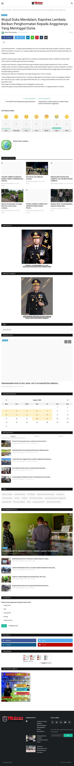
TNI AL (28, 502)
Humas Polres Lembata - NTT (19, 443)
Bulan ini (37, 436)
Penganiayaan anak (38, 502)
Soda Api (17, 498)
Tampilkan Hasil (13, 625)
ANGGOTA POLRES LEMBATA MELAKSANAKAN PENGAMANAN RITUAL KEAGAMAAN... (42, 726)
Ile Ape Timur (60, 494)
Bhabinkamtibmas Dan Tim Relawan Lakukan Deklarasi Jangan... (31, 559)
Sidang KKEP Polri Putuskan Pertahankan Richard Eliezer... (42, 739)
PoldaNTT (24, 498)
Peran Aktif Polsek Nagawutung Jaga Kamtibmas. (21, 101)
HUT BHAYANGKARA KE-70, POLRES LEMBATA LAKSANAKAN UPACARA (30, 383)
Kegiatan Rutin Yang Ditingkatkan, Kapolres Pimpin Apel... (62, 205)
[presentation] (66, 341)
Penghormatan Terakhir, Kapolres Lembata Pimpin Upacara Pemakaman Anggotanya (53, 102)
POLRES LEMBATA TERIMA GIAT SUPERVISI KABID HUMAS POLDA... (36, 206)
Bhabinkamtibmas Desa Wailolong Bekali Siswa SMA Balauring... (30, 450)
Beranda (3, 9)
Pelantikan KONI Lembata (53, 502)
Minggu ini (13, 436)
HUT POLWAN (31, 494)
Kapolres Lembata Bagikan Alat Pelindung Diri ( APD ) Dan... (29, 576)
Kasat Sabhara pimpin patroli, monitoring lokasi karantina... (29, 468)
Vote (4, 626)
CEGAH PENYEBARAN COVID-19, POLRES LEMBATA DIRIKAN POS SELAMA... (34, 567)
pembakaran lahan (20, 494)
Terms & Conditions (66, 762)
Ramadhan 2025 (6, 502)
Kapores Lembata (7, 494)
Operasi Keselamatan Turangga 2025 (55, 498)
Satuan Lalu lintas (7, 498)
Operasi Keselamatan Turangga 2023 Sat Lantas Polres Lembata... (11, 206)
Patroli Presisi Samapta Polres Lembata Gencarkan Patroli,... (29, 441)
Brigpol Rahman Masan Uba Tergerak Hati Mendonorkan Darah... (30, 585)
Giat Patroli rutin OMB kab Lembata (34, 178)
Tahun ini (60, 436)
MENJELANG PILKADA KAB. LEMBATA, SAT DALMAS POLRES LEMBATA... (62, 179)
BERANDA (9, 9)
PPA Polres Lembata (19, 502)
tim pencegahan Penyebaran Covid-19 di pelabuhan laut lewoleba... (31, 477)
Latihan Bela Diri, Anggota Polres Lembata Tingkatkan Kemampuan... (32, 459)
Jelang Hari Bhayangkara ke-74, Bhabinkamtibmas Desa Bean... (42, 749)
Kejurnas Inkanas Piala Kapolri (45, 494)
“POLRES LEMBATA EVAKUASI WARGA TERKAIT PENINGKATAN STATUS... (12, 179)
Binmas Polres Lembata (36, 498)
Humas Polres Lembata (11, 32)
